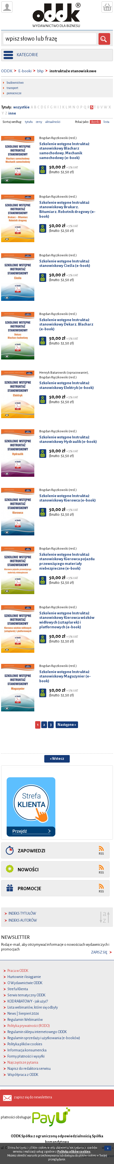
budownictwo (15, 82)
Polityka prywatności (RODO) (28, 1026)
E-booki (25, 71)
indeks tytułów (22, 913)
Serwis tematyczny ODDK (26, 995)
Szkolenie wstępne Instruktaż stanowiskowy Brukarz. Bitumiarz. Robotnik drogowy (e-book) (67, 209)
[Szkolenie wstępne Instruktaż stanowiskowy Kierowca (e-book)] (17, 511)
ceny (39, 122)
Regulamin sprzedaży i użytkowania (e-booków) (43, 1038)
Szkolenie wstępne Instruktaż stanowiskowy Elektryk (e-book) (66, 385)
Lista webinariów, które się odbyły (32, 1007)
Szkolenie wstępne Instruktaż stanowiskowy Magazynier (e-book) (65, 676)
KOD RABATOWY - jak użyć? (27, 1001)
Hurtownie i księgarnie (24, 977)
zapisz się (99, 952)
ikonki (95, 122)
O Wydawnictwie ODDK (24, 983)
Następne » (67, 725)
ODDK (6, 71)
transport (12, 88)
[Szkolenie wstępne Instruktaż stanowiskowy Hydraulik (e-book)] (17, 453)
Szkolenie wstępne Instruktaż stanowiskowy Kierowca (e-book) (67, 498)
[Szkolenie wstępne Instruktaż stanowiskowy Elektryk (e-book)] (17, 394)
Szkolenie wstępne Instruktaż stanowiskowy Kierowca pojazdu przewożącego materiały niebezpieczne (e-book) (67, 561)
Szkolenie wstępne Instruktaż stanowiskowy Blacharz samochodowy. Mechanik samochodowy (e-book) (64, 151)
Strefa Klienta (17, 989)
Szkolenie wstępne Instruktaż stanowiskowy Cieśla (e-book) (64, 263)
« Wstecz (57, 759)
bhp (40, 71)
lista (106, 122)
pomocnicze (14, 93)
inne (12, 113)
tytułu (29, 122)
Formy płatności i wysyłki (26, 1056)
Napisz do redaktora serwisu (29, 1069)
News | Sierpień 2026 (23, 1014)
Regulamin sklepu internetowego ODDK (37, 1032)
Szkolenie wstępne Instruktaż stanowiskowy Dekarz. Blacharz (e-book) (66, 324)
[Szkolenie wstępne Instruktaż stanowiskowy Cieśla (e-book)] (17, 277)
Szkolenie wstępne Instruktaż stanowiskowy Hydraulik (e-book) (68, 439)
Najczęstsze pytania (22, 1062)
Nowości (28, 869)
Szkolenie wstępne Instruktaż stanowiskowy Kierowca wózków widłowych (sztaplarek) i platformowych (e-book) (66, 620)
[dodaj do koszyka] (42, 169)
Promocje (29, 888)
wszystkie (21, 107)
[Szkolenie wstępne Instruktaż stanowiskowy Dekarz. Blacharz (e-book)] (17, 335)
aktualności (52, 122)
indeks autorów (23, 920)
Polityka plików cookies (24, 1044)
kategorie (27, 55)
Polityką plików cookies (73, 1151)
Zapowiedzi (31, 850)
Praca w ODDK (17, 971)
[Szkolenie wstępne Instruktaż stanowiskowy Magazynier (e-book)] (17, 687)
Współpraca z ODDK (22, 1075)
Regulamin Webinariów (25, 1020)
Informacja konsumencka (26, 1050)
